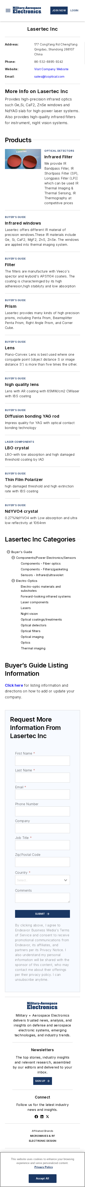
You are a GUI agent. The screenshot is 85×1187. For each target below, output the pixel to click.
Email (20, 787)
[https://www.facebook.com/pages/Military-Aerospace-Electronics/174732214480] (36, 1117)
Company (22, 821)
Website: (11, 69)
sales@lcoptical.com (49, 76)
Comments (23, 890)
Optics (25, 642)
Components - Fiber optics (41, 563)
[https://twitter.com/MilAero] (47, 1117)
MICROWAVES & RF (42, 1135)
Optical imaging (32, 636)
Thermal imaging (33, 648)
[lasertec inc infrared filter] (23, 159)
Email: (9, 76)
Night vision (29, 613)
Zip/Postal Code (27, 855)
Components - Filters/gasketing (44, 569)
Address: (12, 44)
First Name (25, 753)
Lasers (26, 608)
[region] (42, 1169)
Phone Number (27, 804)
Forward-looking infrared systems (46, 596)
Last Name (25, 770)
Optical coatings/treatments (41, 619)
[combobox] (42, 880)
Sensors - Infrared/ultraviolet (42, 575)
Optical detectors (59, 150)
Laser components (19, 441)
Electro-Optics (27, 580)
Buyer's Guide (15, 217)
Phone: (10, 61)
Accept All (42, 1178)
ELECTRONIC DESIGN (42, 1140)
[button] (8, 10)
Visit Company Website (51, 69)
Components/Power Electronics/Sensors (46, 557)
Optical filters (30, 631)
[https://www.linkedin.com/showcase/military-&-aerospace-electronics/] (42, 1117)
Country (23, 872)
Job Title (23, 838)
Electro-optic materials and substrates (41, 588)
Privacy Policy (43, 1167)
